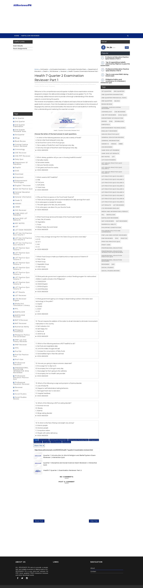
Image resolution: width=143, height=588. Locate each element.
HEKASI (18, 203)
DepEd (18, 167)
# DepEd (46, 442)
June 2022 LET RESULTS (20, 219)
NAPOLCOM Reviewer (30, 36)
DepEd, (37, 86)
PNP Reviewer (21, 345)
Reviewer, (52, 86)
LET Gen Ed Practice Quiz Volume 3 (22, 244)
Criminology (20, 149)
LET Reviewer (20, 295)
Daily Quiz (19, 159)
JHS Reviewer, (44, 86)
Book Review (20, 141)
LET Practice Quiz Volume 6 (21, 273)
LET (16, 226)
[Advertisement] (94, 16)
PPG (17, 348)
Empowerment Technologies (20, 181)
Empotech (19, 177)
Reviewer (19, 387)
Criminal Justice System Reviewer (20, 145)
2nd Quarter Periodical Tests (19, 130)
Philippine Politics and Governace (21, 335)
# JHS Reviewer (56, 442)
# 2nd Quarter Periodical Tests (78, 440)
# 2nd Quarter (43, 440)
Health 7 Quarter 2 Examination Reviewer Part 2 (62, 470)
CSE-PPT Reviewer (22, 156)
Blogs (17, 138)
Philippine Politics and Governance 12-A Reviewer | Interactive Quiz (113, 81)
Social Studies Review (19, 398)
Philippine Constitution (18, 331)
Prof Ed (18, 351)
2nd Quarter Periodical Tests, (70, 84)
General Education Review (21, 193)
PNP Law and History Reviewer (20, 340)
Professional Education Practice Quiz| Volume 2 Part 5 (117, 58)
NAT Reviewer (21, 323)
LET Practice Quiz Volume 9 (21, 288)
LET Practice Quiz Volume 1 (21, 248)
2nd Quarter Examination (19, 125)
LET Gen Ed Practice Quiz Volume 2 (22, 239)
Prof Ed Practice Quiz (21, 355)
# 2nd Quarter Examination (58, 440)
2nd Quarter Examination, (53, 84)
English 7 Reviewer (23, 185)
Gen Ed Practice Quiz (23, 189)
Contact (93, 571)
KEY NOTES (20, 223)
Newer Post (39, 521)
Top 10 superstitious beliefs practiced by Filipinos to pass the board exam (115, 63)
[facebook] (18, 578)
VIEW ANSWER (42, 150)
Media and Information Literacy (21, 304)
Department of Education (20, 163)
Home (16, 36)
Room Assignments (20, 48)
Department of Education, (87, 84)
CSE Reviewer (20, 153)
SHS (16, 391)
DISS (17, 171)
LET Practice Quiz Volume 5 (21, 268)
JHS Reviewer (20, 210)
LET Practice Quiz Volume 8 (21, 283)
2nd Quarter (20, 121)
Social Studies (20, 394)
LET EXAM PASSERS (23, 230)
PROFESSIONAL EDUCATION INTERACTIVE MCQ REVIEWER (21, 370)
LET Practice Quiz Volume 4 (21, 263)
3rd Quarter (20, 135)
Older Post (94, 521)
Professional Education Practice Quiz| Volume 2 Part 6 (117, 70)
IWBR (17, 207)
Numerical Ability (22, 327)
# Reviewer (66, 442)
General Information (23, 197)
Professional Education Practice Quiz (21, 377)
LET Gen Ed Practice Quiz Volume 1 (22, 234)
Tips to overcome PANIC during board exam (117, 75)
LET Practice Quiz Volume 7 (21, 278)
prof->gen (19, 359)
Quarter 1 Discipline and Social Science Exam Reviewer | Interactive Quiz (70, 464)
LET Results (20, 292)
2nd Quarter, (40, 84)
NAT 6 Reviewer (21, 320)
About (92, 568)
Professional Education (19, 363)
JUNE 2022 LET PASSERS (20, 214)
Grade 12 (18, 200)
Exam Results (18, 46)
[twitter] (22, 578)
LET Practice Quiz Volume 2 (21, 253)
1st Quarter (19, 118)
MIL (16, 309)
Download (19, 174)
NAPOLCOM (20, 312)
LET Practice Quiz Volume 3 (21, 258)
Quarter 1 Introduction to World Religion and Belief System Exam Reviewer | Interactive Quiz (69, 456)
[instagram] (27, 578)
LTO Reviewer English (19, 299)
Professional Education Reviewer (21, 383)
